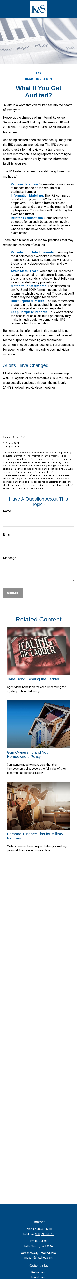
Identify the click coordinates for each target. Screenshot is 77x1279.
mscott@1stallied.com (38, 1257)
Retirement (38, 1272)
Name (7, 511)
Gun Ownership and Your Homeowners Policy (28, 754)
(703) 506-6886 (43, 1229)
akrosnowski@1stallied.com (38, 1253)
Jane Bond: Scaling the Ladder (33, 679)
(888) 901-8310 (44, 1234)
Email (6, 534)
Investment (38, 1277)
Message (9, 558)
